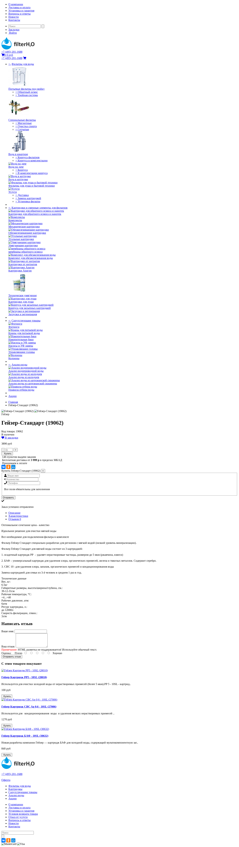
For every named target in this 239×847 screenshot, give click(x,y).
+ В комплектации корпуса (31, 173)
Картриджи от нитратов (22, 264)
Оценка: (6, 653)
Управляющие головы (21, 352)
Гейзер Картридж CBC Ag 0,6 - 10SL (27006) (28, 706)
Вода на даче (16, 166)
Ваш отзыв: (8, 646)
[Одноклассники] (8, 467)
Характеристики (18, 515)
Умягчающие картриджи (23, 245)
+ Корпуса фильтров (27, 157)
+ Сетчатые (22, 129)
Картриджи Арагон (20, 270)
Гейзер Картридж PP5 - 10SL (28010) (24, 677)
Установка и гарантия (21, 10)
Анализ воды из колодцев (23, 377)
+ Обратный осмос (26, 92)
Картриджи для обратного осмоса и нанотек (34, 213)
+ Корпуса (21, 169)
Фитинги (13, 326)
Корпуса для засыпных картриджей (29, 308)
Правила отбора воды (21, 389)
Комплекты (15, 220)
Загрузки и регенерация (22, 314)
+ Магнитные (23, 123)
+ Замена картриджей (28, 198)
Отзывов (14, 519)
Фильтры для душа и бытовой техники (31, 185)
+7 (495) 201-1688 (11, 51)
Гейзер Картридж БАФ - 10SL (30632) (24, 735)
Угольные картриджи (21, 239)
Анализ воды (19, 364)
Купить (7, 453)
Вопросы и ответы (19, 13)
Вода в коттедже (18, 179)
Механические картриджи (24, 226)
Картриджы (15, 789)
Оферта (5, 779)
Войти (12, 32)
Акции (12, 396)
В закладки (11, 437)
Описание (14, 512)
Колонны (13, 358)
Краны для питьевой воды (24, 333)
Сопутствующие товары (26, 320)
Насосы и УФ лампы (20, 345)
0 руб (9, 54)
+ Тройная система (26, 95)
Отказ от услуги (18, 817)
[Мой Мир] (13, 467)
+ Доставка (22, 195)
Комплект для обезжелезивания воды (30, 258)
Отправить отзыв (12, 656)
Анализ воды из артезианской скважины (32, 383)
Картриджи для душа (21, 301)
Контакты (14, 20)
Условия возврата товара (23, 813)
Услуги (12, 191)
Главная (13, 402)
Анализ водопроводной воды (26, 370)
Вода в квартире (18, 154)
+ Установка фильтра (27, 201)
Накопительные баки (21, 339)
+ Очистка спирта (26, 126)
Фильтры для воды (23, 64)
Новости (13, 16)
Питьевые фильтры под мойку (26, 88)
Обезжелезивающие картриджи (27, 232)
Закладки (13, 29)
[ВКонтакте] (3, 467)
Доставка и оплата (19, 7)
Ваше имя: (7, 631)
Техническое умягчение (22, 295)
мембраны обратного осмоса (25, 251)
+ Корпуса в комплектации (31, 160)
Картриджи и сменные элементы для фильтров (40, 207)
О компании (15, 4)
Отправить (8, 497)
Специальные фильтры (22, 119)
